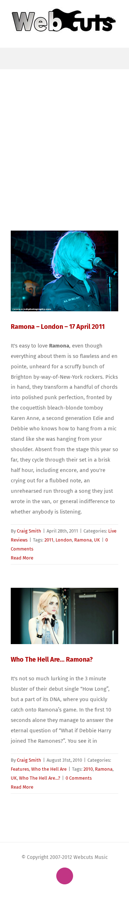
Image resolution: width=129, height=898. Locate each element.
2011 (48, 540)
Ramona (83, 540)
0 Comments (79, 778)
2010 (88, 769)
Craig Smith (29, 531)
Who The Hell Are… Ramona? (52, 659)
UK (97, 540)
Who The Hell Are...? (39, 778)
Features (20, 769)
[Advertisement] (64, 137)
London (64, 540)
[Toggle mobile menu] (115, 37)
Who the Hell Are (49, 769)
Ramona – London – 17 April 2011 (58, 327)
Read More (22, 558)
